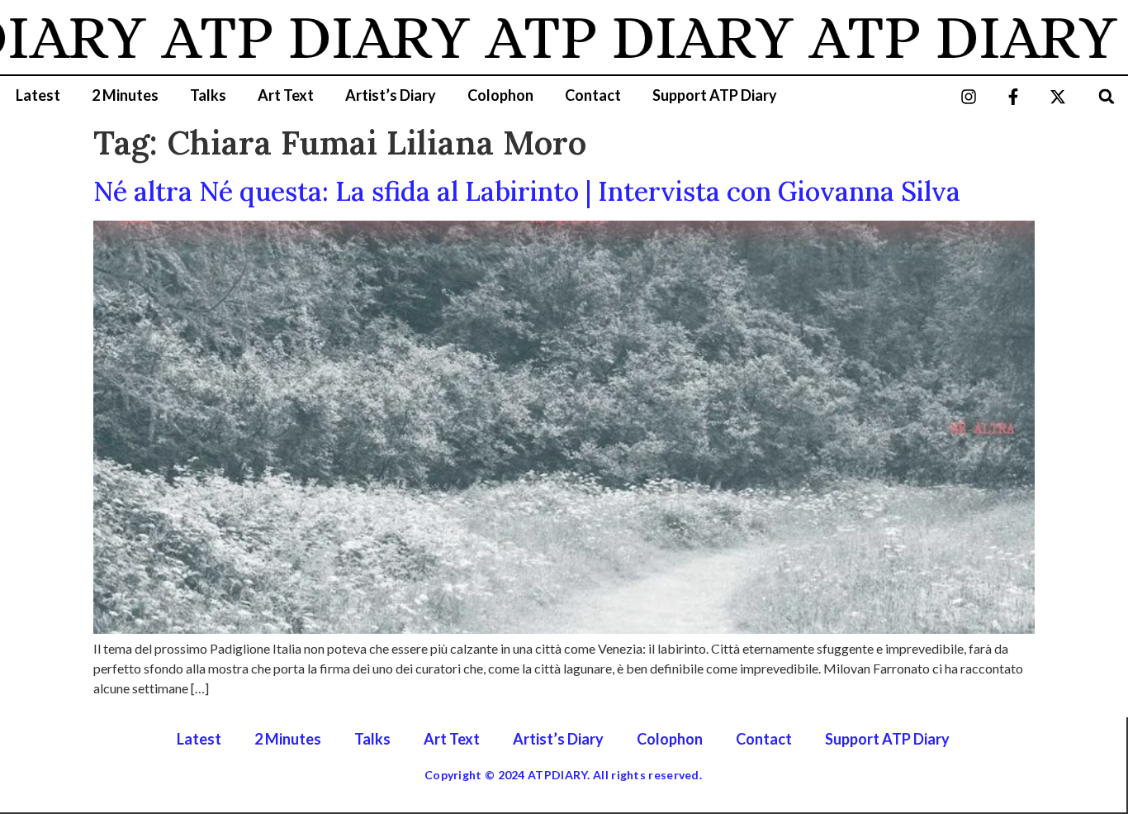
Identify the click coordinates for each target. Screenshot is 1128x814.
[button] (1107, 96)
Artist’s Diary (390, 95)
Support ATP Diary (714, 95)
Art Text (286, 95)
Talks (208, 95)
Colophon (500, 95)
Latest (38, 95)
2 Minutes (125, 95)
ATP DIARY (295, 37)
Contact (593, 95)
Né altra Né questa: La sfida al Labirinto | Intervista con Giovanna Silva (526, 191)
